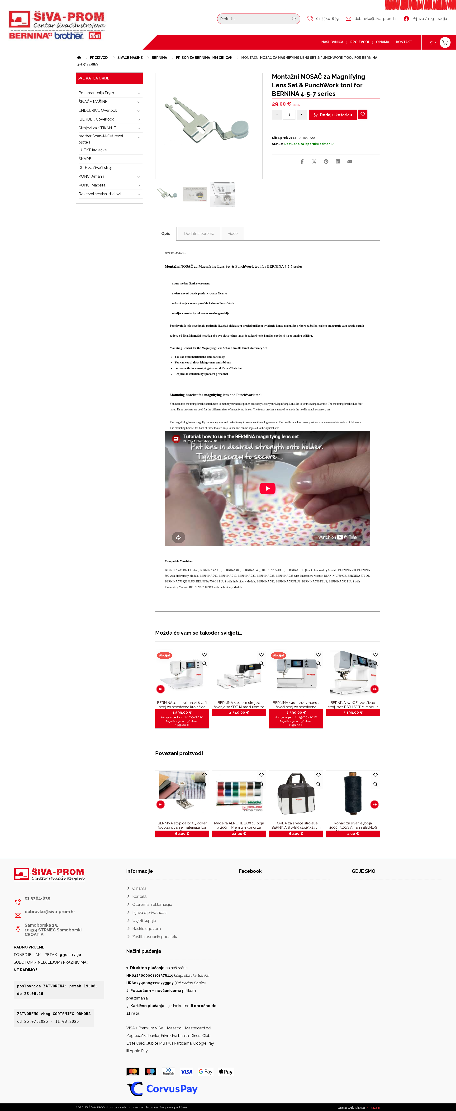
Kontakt (139, 896)
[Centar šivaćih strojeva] (57, 25)
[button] (302, 161)
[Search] (294, 19)
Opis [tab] (165, 233)
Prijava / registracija (430, 18)
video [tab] (233, 233)
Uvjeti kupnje (144, 920)
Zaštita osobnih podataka (155, 936)
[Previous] (160, 689)
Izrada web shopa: (351, 1107)
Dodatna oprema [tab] (199, 233)
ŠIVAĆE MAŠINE (93, 101)
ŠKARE (85, 159)
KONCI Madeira (92, 185)
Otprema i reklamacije (152, 904)
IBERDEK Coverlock (96, 119)
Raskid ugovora (146, 928)
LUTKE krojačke (93, 150)
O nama (139, 888)
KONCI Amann (91, 176)
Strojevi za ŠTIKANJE (97, 128)
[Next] (374, 689)
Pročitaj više (242, 711)
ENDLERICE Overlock (98, 110)
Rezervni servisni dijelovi (100, 194)
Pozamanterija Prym (96, 93)
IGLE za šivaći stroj (95, 167)
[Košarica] (445, 42)
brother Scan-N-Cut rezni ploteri (101, 139)
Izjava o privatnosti (149, 912)
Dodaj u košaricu (336, 115)
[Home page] (79, 57)
